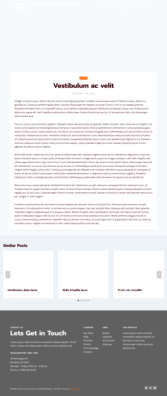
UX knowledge (91, 348)
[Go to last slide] (7, 274)
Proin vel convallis (130, 290)
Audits (106, 333)
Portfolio (88, 340)
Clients (87, 344)
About (109, 3)
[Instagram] (155, 388)
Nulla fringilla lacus (75, 290)
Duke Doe (78, 93)
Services (136, 3)
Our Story (88, 333)
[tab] (78, 300)
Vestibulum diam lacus (22, 290)
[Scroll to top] (161, 391)
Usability (107, 336)
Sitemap (107, 344)
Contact (148, 3)
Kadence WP (74, 389)
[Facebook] (146, 388)
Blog (124, 8)
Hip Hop (83, 78)
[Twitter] (151, 388)
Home (100, 3)
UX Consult (109, 340)
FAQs (86, 336)
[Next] (159, 274)
